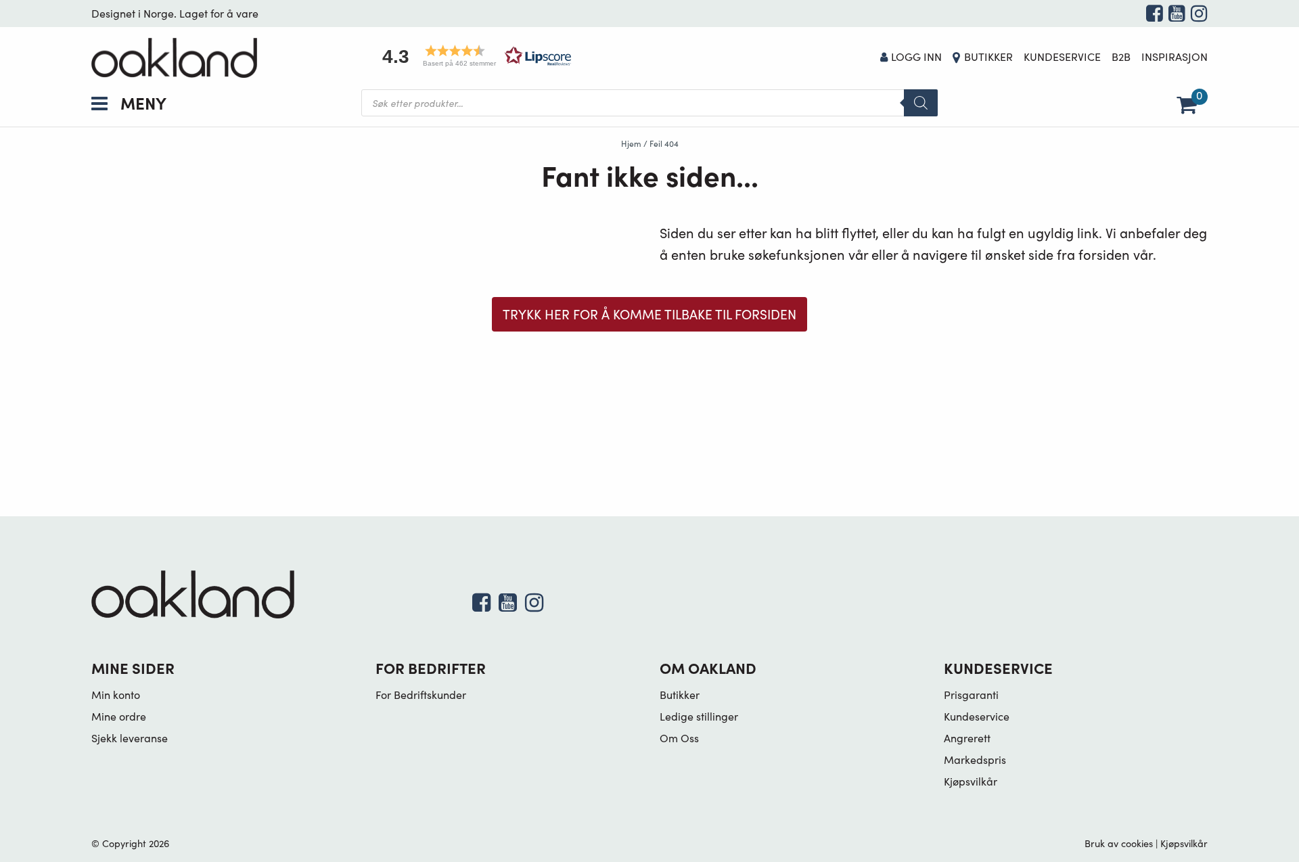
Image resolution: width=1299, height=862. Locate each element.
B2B (1121, 56)
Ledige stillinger (699, 716)
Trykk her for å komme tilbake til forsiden (649, 314)
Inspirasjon (1174, 56)
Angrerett (967, 738)
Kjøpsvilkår (970, 781)
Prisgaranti (971, 694)
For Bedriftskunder (420, 694)
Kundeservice (1062, 56)
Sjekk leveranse (129, 738)
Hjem (631, 143)
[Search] (921, 102)
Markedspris (975, 759)
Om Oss (679, 738)
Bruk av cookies (1119, 843)
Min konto (115, 694)
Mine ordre (118, 716)
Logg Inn (916, 56)
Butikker (988, 56)
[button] (472, 56)
